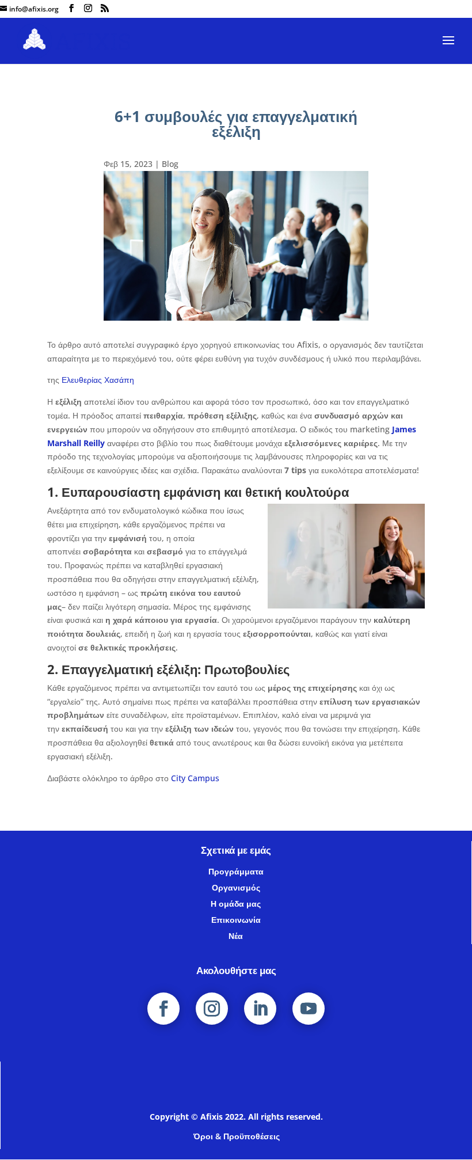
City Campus (195, 778)
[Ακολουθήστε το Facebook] (163, 1008)
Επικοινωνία (236, 919)
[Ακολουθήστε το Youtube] (308, 1008)
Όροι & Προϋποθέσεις (236, 1136)
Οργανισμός (236, 887)
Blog (170, 163)
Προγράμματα (236, 871)
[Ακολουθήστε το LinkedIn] (260, 1008)
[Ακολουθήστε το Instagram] (212, 1008)
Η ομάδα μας (236, 903)
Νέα (236, 935)
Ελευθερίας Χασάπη (99, 379)
